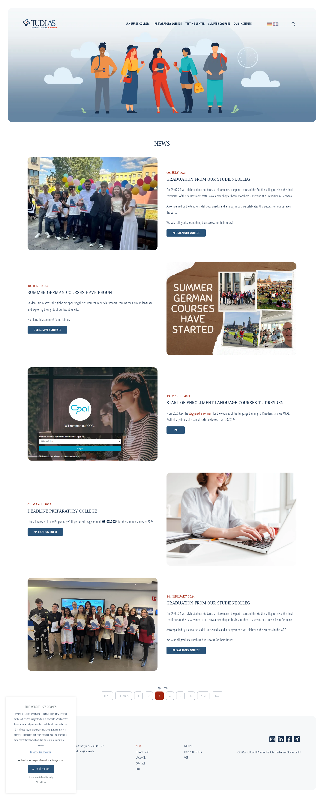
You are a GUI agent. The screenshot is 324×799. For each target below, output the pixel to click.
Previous (123, 696)
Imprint (33, 752)
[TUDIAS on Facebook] (289, 738)
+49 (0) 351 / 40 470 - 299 (92, 746)
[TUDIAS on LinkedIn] (281, 738)
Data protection (44, 752)
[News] (269, 24)
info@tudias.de (86, 751)
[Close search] (293, 23)
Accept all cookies (40, 769)
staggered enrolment (200, 413)
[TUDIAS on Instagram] (272, 738)
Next (203, 696)
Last (217, 696)
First (107, 696)
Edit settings (41, 782)
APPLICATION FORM (45, 532)
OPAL (175, 430)
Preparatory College (186, 233)
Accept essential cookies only (41, 777)
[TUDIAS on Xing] (297, 738)
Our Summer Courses (47, 330)
